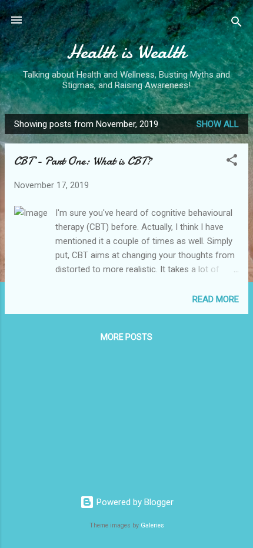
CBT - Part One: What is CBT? (83, 161)
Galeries (152, 525)
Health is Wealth (126, 52)
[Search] (236, 24)
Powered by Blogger (134, 502)
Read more (215, 299)
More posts (126, 337)
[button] (232, 162)
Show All (218, 124)
